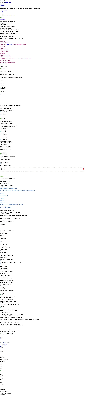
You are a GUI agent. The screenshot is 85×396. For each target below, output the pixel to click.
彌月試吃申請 (9, 44)
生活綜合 (6, 10)
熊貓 (0, 338)
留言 (5, 342)
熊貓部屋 (2, 5)
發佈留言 (1, 351)
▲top (0, 346)
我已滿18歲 (2, 394)
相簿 (2, 11)
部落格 (2, 12)
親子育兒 (5, 344)
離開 (3, 394)
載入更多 (1, 347)
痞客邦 (4, 342)
